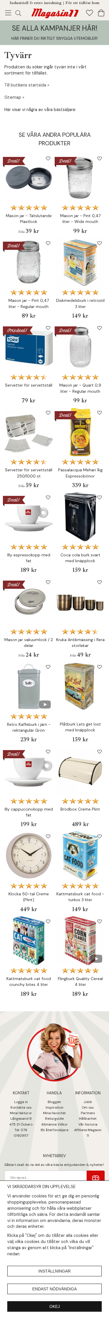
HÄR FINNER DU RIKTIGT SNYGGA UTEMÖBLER (54, 38)
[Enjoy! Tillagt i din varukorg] (54, 12)
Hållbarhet (88, 1118)
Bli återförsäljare (54, 1130)
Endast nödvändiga (54, 1289)
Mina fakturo (20, 1113)
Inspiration (54, 1107)
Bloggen (54, 1102)
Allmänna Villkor (54, 1124)
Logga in (21, 1102)
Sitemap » (14, 97)
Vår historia (87, 1124)
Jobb (87, 1102)
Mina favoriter (54, 1113)
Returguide (54, 1118)
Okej (54, 1306)
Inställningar (54, 1271)
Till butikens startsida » (26, 85)
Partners (88, 1113)
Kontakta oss (21, 1107)
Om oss (88, 1107)
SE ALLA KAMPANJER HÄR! (54, 28)
